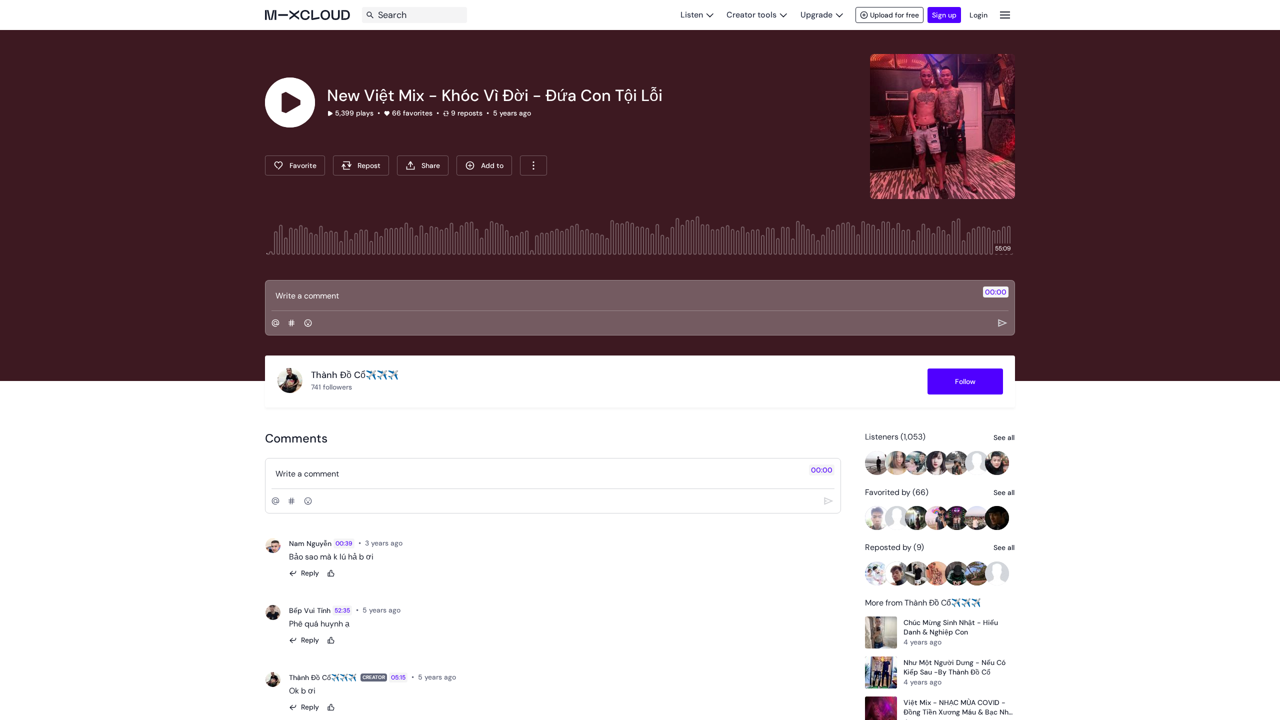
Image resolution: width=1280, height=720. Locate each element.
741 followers (331, 387)
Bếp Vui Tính (309, 610)
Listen (691, 15)
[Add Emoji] (308, 323)
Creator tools (751, 15)
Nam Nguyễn (310, 543)
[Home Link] (307, 15)
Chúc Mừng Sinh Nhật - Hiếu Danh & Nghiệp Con (951, 627)
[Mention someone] (276, 323)
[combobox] (533, 166)
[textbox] (623, 295)
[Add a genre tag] (292, 323)
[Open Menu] (1005, 15)
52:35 (342, 610)
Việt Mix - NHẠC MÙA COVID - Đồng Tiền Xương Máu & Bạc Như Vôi (958, 708)
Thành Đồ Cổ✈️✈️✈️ (322, 677)
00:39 (344, 544)
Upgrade (816, 15)
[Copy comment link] (408, 543)
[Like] (331, 574)
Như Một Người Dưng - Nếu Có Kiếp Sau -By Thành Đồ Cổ (955, 667)
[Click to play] (290, 103)
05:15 (398, 678)
